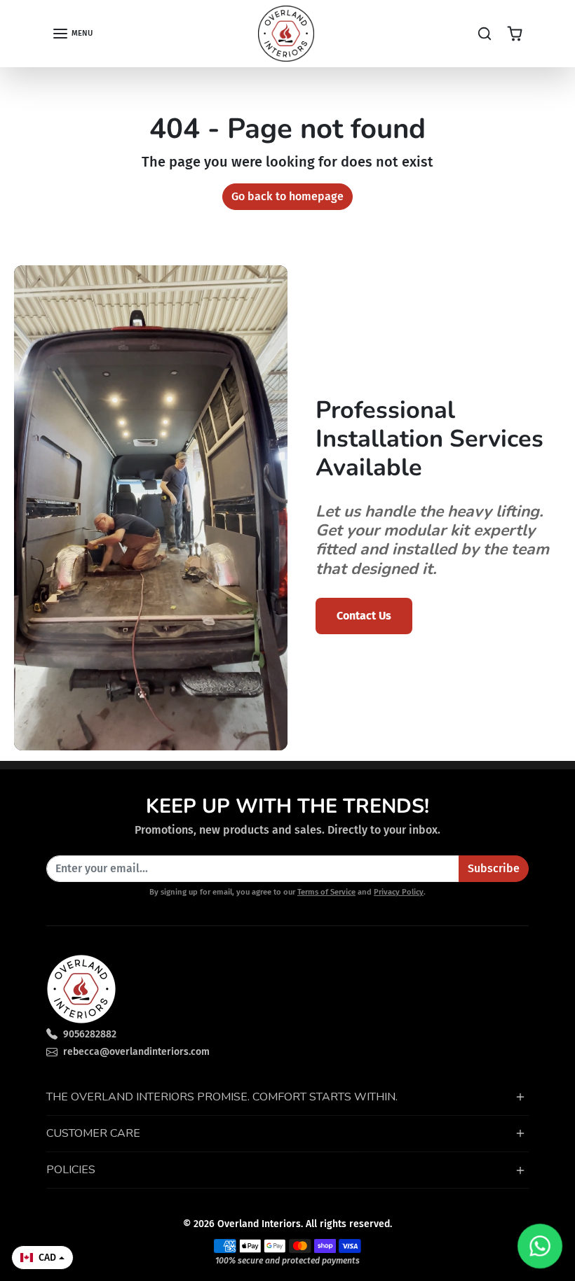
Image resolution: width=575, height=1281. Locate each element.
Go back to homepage (287, 196)
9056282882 (89, 1034)
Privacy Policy (399, 892)
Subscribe (494, 868)
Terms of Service (326, 892)
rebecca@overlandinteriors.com (136, 1052)
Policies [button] (70, 1169)
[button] (72, 33)
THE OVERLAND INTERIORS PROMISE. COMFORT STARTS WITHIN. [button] (222, 1097)
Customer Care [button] (93, 1133)
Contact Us (364, 615)
